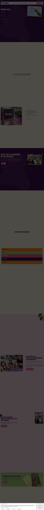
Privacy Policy (2, 507)
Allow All (40, 504)
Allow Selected (40, 506)
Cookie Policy (7, 507)
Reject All (40, 508)
